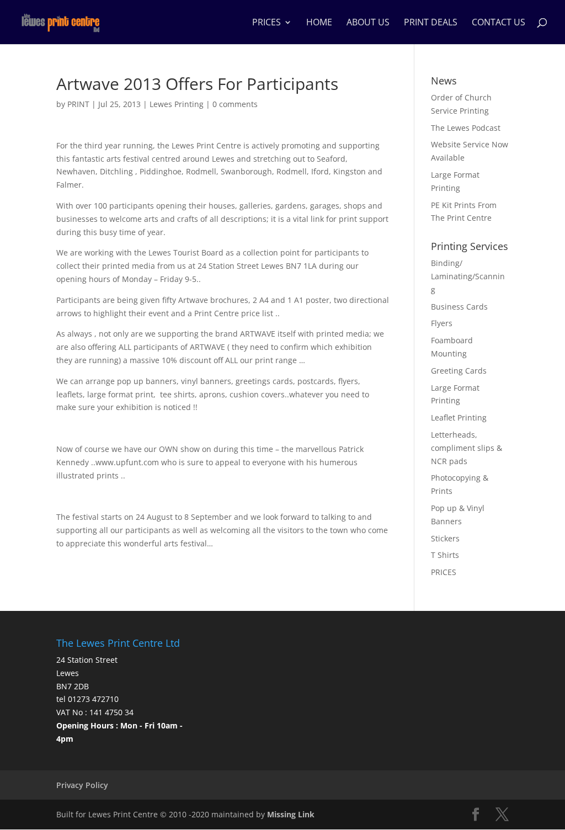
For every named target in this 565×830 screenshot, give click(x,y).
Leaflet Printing (459, 417)
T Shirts (445, 555)
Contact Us (498, 23)
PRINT (78, 104)
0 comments (235, 104)
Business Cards (459, 306)
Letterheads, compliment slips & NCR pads (466, 447)
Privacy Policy (82, 785)
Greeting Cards (459, 370)
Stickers (445, 538)
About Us (368, 23)
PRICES (266, 23)
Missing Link (291, 814)
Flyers (441, 323)
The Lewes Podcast (465, 128)
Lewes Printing (177, 104)
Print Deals (430, 23)
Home (319, 23)
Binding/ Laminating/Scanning (468, 276)
